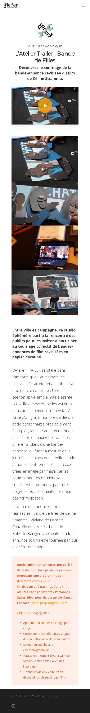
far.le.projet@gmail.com (49, 603)
